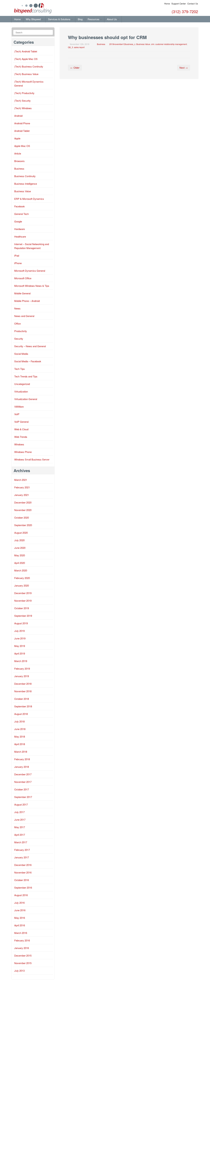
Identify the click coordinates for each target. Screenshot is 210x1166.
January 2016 (21, 948)
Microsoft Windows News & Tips (31, 285)
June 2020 (19, 547)
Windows (19, 444)
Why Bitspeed (33, 19)
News (17, 308)
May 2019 (19, 646)
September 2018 (23, 706)
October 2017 (21, 789)
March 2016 (20, 933)
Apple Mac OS (22, 146)
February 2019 (22, 668)
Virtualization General (25, 399)
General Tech (21, 214)
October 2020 (21, 517)
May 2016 (19, 917)
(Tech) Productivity (24, 93)
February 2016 (22, 940)
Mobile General (22, 293)
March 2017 (20, 842)
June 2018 (19, 729)
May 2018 (19, 736)
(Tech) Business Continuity (28, 66)
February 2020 (22, 578)
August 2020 (21, 532)
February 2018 (22, 759)
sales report (79, 47)
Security (18, 338)
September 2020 (23, 525)
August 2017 (21, 804)
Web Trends (20, 436)
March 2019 (20, 661)
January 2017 (21, 857)
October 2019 (21, 608)
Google (18, 221)
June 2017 (19, 819)
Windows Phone (23, 452)
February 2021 (22, 487)
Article (17, 153)
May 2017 (19, 827)
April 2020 (19, 563)
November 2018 (23, 691)
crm (152, 44)
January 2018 (21, 766)
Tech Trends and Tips (25, 376)
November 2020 (23, 510)
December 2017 (23, 774)
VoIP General (21, 421)
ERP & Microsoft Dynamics (29, 198)
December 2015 (23, 955)
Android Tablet (22, 130)
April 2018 (19, 744)
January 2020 (21, 585)
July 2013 (19, 970)
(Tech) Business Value (26, 74)
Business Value (143, 44)
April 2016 (19, 925)
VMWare (19, 406)
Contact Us (192, 3)
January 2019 (21, 676)
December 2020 (23, 502)
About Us (112, 19)
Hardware (19, 229)
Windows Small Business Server (31, 459)
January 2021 (21, 495)
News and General (24, 316)
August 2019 (21, 623)
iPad (16, 255)
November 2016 (23, 872)
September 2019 (23, 615)
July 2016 (19, 902)
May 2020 (19, 555)
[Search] (50, 32)
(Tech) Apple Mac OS (26, 59)
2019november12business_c (122, 44)
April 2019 (19, 653)
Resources (94, 19)
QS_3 (70, 47)
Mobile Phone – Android (27, 301)
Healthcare (20, 236)
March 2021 (20, 479)
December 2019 (23, 593)
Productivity (20, 331)
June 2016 (19, 910)
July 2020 (19, 540)
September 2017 (23, 797)
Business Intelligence (25, 183)
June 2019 (19, 638)
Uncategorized (22, 384)
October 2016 (21, 880)
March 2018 (20, 751)
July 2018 (19, 721)
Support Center (178, 3)
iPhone (18, 263)
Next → (183, 67)
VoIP (16, 414)
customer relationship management (171, 44)
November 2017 (23, 782)
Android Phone (22, 123)
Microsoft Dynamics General (29, 270)
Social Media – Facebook (27, 361)
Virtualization (21, 391)
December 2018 (23, 683)
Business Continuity (25, 176)
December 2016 (23, 865)
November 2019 (23, 600)
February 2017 (22, 849)
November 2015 (23, 963)
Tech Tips (19, 369)
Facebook (19, 206)
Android (18, 115)
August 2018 (21, 714)
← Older (74, 67)
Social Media (21, 353)
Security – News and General (30, 346)
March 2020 (20, 570)
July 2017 (19, 812)
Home (167, 3)
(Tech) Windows (23, 108)
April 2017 (19, 834)
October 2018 (21, 698)
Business (101, 44)
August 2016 (21, 895)
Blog (80, 19)
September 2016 (23, 887)
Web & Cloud (21, 429)
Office (17, 323)
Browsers (19, 161)
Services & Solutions (59, 19)
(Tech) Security (22, 100)
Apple (17, 138)
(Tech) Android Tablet (25, 51)
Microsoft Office (22, 278)
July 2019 (19, 630)
